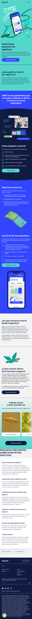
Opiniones (19, 574)
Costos (18, 569)
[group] (11, 424)
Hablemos (4, 571)
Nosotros (19, 573)
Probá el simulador (11, 60)
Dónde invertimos (21, 571)
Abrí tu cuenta (26, 560)
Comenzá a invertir (10, 265)
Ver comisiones (19, 551)
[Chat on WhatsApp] (4, 615)
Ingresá (3, 566)
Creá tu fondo (11, 170)
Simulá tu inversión (16, 443)
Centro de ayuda (6, 551)
